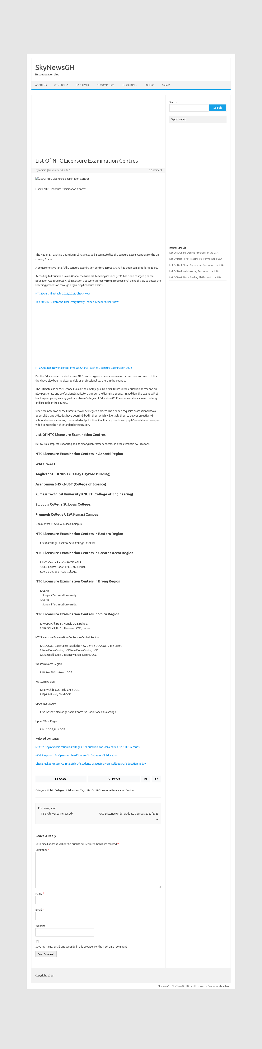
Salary (166, 85)
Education (128, 85)
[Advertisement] (131, 27)
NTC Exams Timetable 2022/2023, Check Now (62, 293)
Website (40, 925)
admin (42, 170)
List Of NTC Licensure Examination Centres (110, 790)
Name (39, 893)
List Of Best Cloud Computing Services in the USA (196, 265)
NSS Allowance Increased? (55, 813)
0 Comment (155, 170)
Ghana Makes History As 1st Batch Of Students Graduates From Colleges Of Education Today (90, 763)
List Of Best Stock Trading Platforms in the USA (195, 277)
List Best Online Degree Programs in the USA (193, 252)
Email (39, 909)
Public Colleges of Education (63, 790)
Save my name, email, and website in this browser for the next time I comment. (81, 946)
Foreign (150, 85)
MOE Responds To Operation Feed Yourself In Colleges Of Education (76, 755)
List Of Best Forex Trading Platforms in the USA (195, 258)
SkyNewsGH (55, 67)
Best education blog (219, 986)
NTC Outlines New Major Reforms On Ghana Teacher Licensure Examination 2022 (83, 367)
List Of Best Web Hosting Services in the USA (193, 271)
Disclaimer (82, 85)
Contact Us (61, 85)
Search (173, 102)
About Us (41, 85)
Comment (42, 849)
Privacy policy (105, 85)
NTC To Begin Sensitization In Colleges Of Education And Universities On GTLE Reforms (87, 747)
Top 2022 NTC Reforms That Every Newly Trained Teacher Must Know (77, 301)
